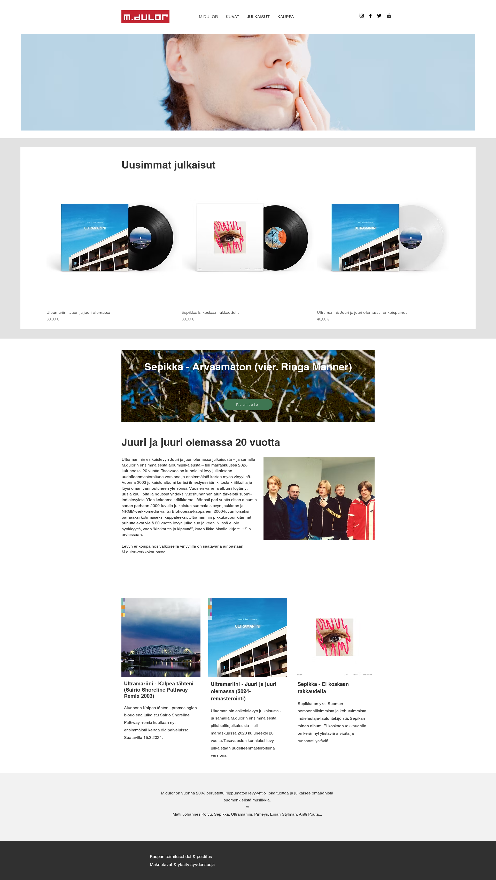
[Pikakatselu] (113, 239)
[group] (248, 247)
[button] (389, 15)
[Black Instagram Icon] (362, 16)
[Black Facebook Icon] (370, 16)
